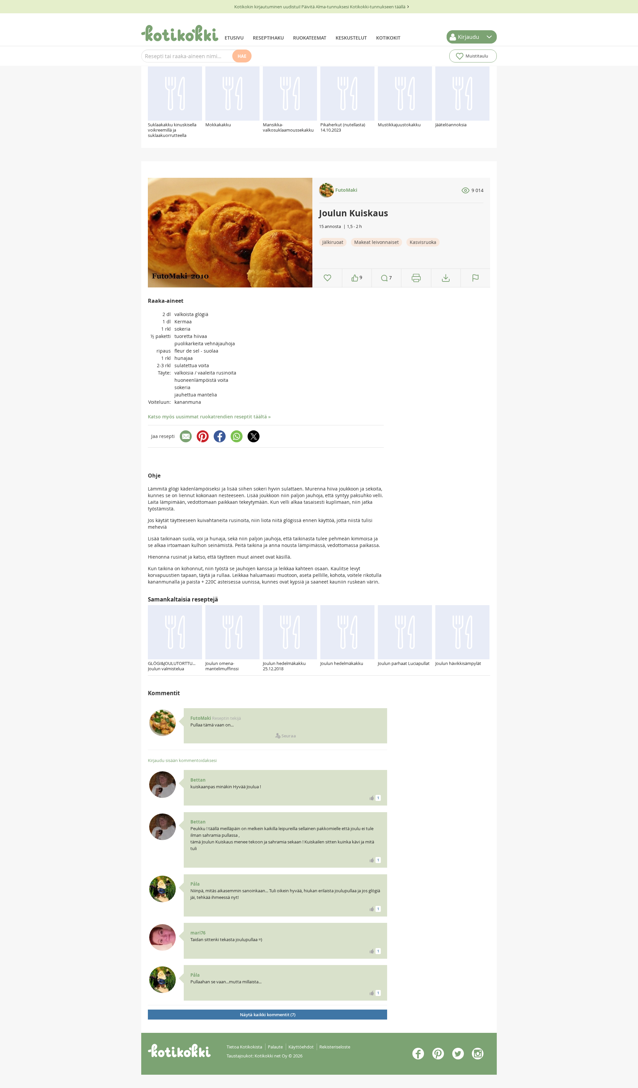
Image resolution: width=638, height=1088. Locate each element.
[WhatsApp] (237, 436)
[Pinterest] (203, 436)
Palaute (275, 1047)
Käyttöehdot (301, 1047)
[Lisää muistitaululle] (327, 278)
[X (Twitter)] (254, 436)
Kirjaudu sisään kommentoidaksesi (182, 760)
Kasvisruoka (423, 242)
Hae (242, 56)
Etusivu (234, 38)
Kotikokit (388, 38)
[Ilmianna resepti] (475, 278)
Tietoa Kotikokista (244, 1047)
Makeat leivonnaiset (376, 242)
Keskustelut (351, 38)
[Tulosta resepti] (416, 278)
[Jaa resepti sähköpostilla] (186, 436)
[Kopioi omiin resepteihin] (446, 278)
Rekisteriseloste (334, 1047)
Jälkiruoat (332, 242)
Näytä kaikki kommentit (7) (267, 1015)
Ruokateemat (309, 38)
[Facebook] (220, 436)
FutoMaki (345, 190)
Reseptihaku (268, 38)
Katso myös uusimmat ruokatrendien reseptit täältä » (209, 416)
